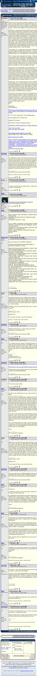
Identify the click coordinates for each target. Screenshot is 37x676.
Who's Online (22, 5)
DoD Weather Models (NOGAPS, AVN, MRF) (20, 133)
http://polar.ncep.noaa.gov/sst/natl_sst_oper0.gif (21, 202)
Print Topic (3, 651)
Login (4, 6)
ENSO (14, 448)
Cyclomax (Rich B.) (21, 143)
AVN (13, 129)
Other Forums (17, 3)
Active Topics (29, 3)
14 (36, 14)
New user (15, 5)
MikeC (7, 647)
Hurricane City (30, 143)
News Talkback (4, 9)
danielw (6, 648)
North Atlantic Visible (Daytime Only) (18, 125)
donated (15, 666)
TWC (11, 302)
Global (10, 120)
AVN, (10, 134)
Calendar (23, 6)
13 (34, 14)
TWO (16, 272)
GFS (12, 274)
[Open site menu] (2, 1)
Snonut (10, 147)
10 (29, 14)
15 (33, 631)
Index (21, 10)
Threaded (32, 10)
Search (23, 3)
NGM (10, 129)
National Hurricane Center (27, 670)
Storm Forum (31, 115)
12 (32, 14)
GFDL (17, 134)
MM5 (21, 134)
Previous (16, 10)
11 (30, 14)
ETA (19, 129)
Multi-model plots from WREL (16, 137)
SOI (18, 448)
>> (35, 631)
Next (26, 10)
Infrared (29, 125)
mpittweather (12, 144)
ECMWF (22, 129)
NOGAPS (25, 134)
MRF (16, 129)
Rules (31, 5)
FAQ (27, 5)
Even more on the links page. (16, 148)
